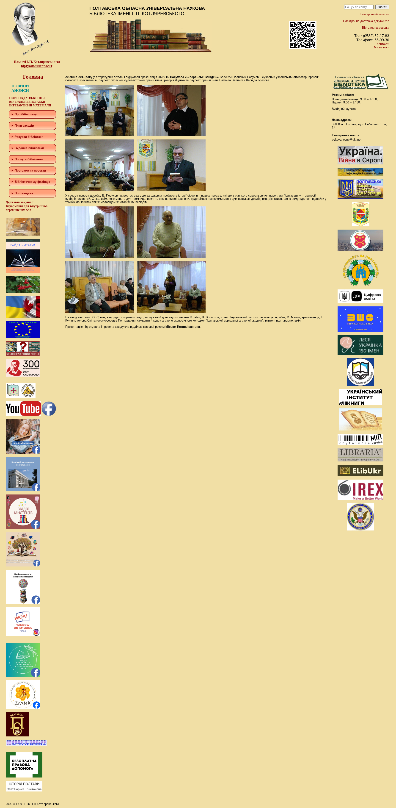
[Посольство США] (360, 529)
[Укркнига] (360, 404)
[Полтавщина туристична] (360, 285)
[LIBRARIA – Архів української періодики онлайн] (360, 460)
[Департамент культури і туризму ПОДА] (360, 225)
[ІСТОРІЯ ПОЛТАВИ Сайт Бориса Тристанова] (24, 790)
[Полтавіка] (17, 735)
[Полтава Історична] (26, 744)
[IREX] (360, 498)
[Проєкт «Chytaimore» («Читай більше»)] (360, 444)
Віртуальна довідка (375, 27)
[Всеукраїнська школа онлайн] (360, 331)
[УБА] (360, 384)
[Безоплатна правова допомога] (24, 776)
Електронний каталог (374, 14)
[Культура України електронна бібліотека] (360, 429)
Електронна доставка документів (366, 21)
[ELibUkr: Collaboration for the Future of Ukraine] (360, 475)
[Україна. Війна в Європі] (360, 163)
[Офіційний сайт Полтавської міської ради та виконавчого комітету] (360, 250)
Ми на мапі (381, 47)
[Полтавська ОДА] (360, 198)
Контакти (383, 44)
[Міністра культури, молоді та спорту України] (360, 175)
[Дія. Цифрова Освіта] (360, 302)
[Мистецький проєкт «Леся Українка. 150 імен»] (360, 354)
